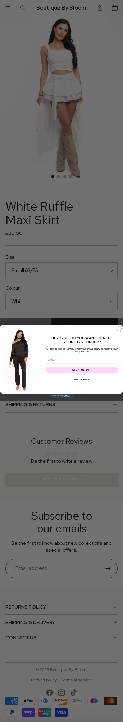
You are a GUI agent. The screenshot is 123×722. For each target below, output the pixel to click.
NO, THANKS (82, 379)
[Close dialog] (119, 328)
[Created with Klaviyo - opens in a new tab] (61, 396)
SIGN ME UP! (82, 369)
